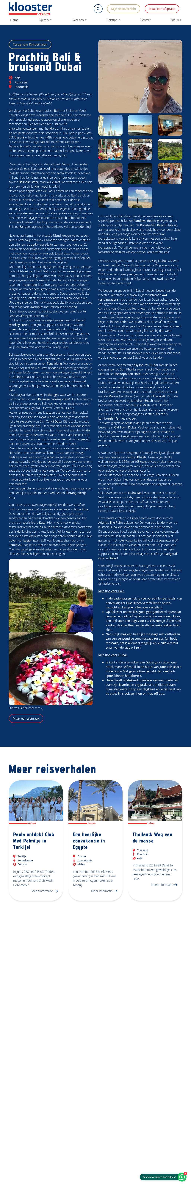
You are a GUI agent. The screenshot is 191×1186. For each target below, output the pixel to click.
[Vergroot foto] (140, 76)
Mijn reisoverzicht (123, 9)
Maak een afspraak (162, 9)
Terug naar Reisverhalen (30, 44)
